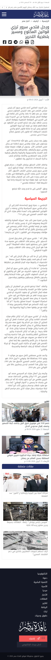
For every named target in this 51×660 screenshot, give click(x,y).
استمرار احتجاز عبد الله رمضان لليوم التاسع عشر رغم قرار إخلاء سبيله (28, 7)
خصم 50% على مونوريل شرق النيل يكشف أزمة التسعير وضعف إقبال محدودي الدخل (25, 424)
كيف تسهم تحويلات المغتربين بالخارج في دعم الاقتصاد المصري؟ (28, 553)
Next (6, 7)
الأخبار (44, 594)
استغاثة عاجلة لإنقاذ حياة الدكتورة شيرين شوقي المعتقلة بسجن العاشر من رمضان (28, 456)
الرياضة (44, 607)
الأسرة (44, 586)
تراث (45, 611)
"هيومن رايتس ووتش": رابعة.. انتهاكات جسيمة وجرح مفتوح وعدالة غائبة (27, 524)
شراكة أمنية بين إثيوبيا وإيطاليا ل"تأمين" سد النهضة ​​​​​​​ (28, 495)
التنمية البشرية (40, 582)
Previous (2, 7)
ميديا (45, 590)
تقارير (44, 603)
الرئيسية (45, 21)
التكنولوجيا (42, 573)
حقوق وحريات (41, 615)
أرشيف (36, 21)
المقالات (43, 599)
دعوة (45, 578)
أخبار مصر (26, 21)
